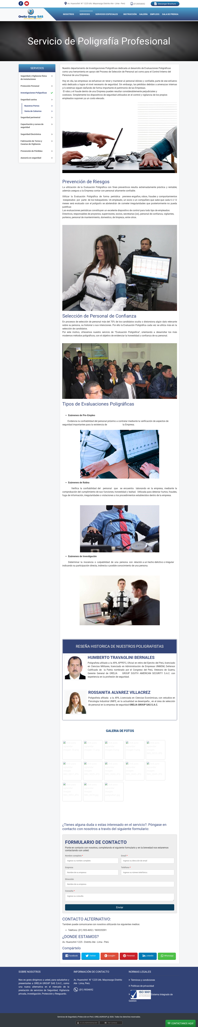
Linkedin (150, 956)
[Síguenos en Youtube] (26, 3)
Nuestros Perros (31, 106)
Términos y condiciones (143, 980)
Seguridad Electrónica (31, 134)
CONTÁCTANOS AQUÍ (182, 1023)
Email (124, 856)
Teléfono (126, 867)
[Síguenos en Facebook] (21, 3)
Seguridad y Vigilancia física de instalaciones (34, 77)
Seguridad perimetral (30, 117)
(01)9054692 (139, 4)
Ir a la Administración (88, 1023)
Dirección (69, 879)
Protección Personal (30, 86)
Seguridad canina (29, 99)
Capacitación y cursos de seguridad (32, 126)
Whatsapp (169, 956)
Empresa (69, 867)
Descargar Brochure (167, 4)
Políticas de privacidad (142, 986)
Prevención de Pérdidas (31, 151)
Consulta (70, 891)
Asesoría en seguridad (31, 158)
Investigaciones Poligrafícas (34, 93)
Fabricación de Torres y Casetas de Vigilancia (31, 143)
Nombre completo (74, 856)
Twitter (92, 956)
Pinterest (131, 956)
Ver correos (112, 1023)
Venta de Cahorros (32, 111)
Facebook (73, 956)
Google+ (111, 956)
